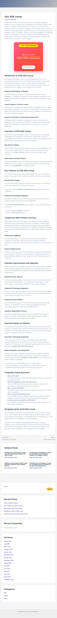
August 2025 (7, 563)
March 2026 (7, 546)
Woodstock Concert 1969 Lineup (13, 511)
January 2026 (8, 552)
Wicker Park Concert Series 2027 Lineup (16, 514)
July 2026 (7, 544)
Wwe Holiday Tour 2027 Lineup (13, 505)
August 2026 (7, 541)
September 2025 (9, 560)
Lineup (6, 595)
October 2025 (8, 557)
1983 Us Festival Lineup (11, 503)
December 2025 (8, 555)
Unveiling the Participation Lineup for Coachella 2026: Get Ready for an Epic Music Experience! (40, 464)
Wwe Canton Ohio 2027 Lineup (13, 508)
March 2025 (7, 577)
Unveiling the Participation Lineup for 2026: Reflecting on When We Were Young (15, 454)
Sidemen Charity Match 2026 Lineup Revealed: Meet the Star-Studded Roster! (16, 464)
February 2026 (8, 549)
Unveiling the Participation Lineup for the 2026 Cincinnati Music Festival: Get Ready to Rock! (40, 454)
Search (5, 486)
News (15, 19)
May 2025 (7, 571)
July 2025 (7, 566)
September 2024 (9, 579)
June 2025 (7, 568)
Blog (5, 593)
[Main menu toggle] (54, 3)
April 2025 (7, 574)
